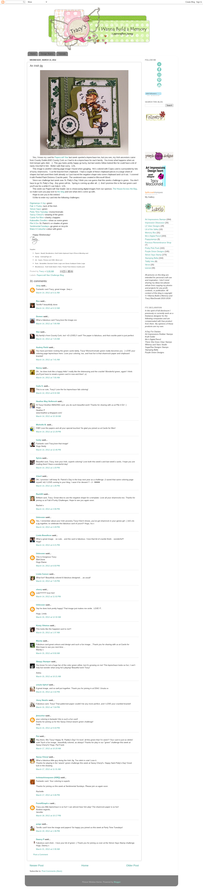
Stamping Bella (151, 258)
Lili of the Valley (152, 229)
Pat (37, 736)
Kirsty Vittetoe (42, 626)
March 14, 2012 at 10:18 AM (48, 416)
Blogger (117, 882)
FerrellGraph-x (43, 803)
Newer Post (37, 865)
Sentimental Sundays (39, 226)
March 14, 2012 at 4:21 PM (48, 545)
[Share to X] (66, 271)
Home (33, 54)
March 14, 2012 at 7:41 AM (48, 360)
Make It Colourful (37, 229)
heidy (38, 440)
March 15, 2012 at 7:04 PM (48, 707)
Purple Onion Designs (154, 251)
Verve (147, 265)
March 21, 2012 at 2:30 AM (48, 849)
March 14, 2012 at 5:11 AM (48, 293)
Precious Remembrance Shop (158, 243)
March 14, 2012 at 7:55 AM (48, 378)
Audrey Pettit (42, 347)
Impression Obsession (154, 223)
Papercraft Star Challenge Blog (50, 275)
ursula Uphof (42, 685)
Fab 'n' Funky (36, 206)
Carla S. (39, 386)
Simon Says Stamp (153, 255)
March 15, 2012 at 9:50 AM (48, 653)
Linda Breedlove (44, 535)
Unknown (40, 517)
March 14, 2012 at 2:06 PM (48, 509)
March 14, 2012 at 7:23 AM (48, 339)
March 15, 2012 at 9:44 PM (48, 728)
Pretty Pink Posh (152, 248)
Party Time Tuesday (39, 212)
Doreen (39, 316)
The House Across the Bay (125, 189)
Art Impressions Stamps (155, 219)
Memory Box (150, 233)
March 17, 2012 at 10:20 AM (48, 749)
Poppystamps (151, 239)
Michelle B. (41, 425)
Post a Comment (40, 855)
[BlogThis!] (64, 271)
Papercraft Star (61, 157)
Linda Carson (42, 574)
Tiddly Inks (149, 261)
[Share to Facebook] (69, 271)
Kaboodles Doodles (38, 220)
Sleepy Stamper (43, 662)
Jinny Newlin (42, 700)
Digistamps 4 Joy (38, 203)
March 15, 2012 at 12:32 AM (48, 617)
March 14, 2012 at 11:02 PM (48, 597)
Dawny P (40, 839)
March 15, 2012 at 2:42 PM (48, 692)
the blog (60, 192)
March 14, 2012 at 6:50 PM (48, 566)
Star (38, 332)
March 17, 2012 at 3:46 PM (48, 795)
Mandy (39, 641)
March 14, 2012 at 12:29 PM (48, 432)
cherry (39, 589)
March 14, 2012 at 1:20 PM (48, 468)
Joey (38, 286)
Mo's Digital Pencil (153, 236)
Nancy (39, 368)
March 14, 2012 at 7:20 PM (48, 581)
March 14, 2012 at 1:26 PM (48, 486)
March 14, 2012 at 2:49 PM (48, 527)
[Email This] (61, 271)
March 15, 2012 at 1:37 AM (48, 633)
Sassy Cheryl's (37, 215)
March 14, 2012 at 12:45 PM (48, 450)
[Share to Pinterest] (71, 271)
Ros (38, 301)
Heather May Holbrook (46, 401)
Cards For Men (37, 217)
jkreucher (40, 716)
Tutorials (62, 54)
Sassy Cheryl (42, 757)
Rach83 (39, 494)
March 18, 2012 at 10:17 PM (48, 816)
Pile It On (34, 223)
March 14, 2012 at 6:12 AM (48, 308)
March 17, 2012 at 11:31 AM (48, 769)
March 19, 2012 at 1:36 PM (48, 831)
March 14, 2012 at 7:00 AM (48, 324)
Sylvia (39, 458)
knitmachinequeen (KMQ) (48, 777)
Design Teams (47, 54)
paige (38, 824)
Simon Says (35, 209)
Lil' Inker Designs (152, 226)
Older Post (132, 865)
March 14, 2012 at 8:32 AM (48, 393)
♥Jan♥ (39, 476)
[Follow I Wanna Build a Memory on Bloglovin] (153, 95)
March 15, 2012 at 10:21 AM (48, 676)
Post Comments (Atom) (52, 871)
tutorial (148, 268)
